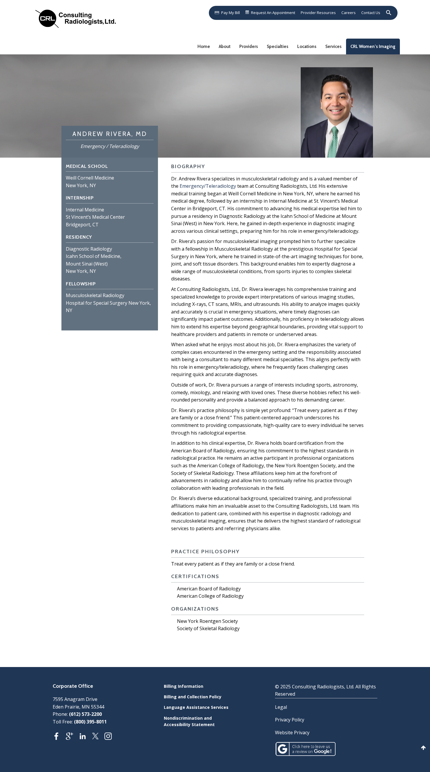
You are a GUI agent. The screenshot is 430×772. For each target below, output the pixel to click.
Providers (248, 46)
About (225, 46)
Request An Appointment (273, 12)
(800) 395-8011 (90, 721)
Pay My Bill (230, 12)
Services (333, 46)
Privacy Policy (289, 719)
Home (203, 46)
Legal (281, 707)
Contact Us (370, 12)
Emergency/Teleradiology (208, 186)
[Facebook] (59, 738)
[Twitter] (98, 738)
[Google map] (72, 738)
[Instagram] (111, 738)
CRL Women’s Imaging (372, 46)
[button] (387, 12)
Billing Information (183, 686)
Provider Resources (318, 12)
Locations (307, 46)
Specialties (277, 46)
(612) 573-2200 (85, 714)
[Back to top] (423, 747)
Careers (348, 12)
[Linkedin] (85, 738)
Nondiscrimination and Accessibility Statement (189, 721)
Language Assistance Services (196, 707)
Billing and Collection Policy (192, 696)
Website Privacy (292, 732)
